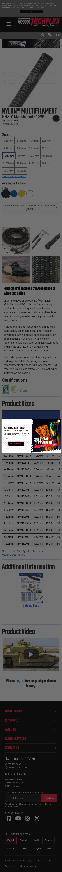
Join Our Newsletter (16, 443)
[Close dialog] (58, 421)
